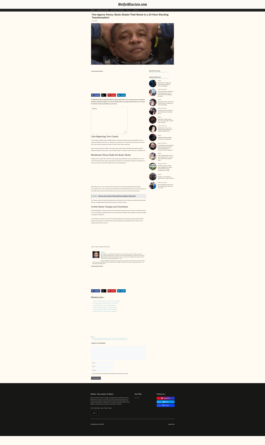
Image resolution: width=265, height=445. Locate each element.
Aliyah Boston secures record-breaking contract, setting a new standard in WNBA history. (165, 129)
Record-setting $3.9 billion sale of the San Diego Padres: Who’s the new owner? (165, 186)
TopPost (137, 397)
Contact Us (94, 413)
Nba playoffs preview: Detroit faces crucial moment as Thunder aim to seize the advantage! (166, 103)
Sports (129, 10)
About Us (106, 408)
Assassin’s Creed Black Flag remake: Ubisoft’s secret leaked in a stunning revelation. (109, 338)
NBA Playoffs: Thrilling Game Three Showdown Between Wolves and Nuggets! (164, 84)
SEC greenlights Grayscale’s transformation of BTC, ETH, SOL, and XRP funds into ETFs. (110, 339)
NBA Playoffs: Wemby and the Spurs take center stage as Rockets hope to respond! (165, 121)
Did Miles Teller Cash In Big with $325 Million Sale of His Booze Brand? (165, 112)
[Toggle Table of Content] (124, 132)
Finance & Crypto (102, 10)
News (93, 10)
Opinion (136, 10)
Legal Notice (171, 424)
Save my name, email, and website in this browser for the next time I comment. (110, 373)
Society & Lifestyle (117, 10)
